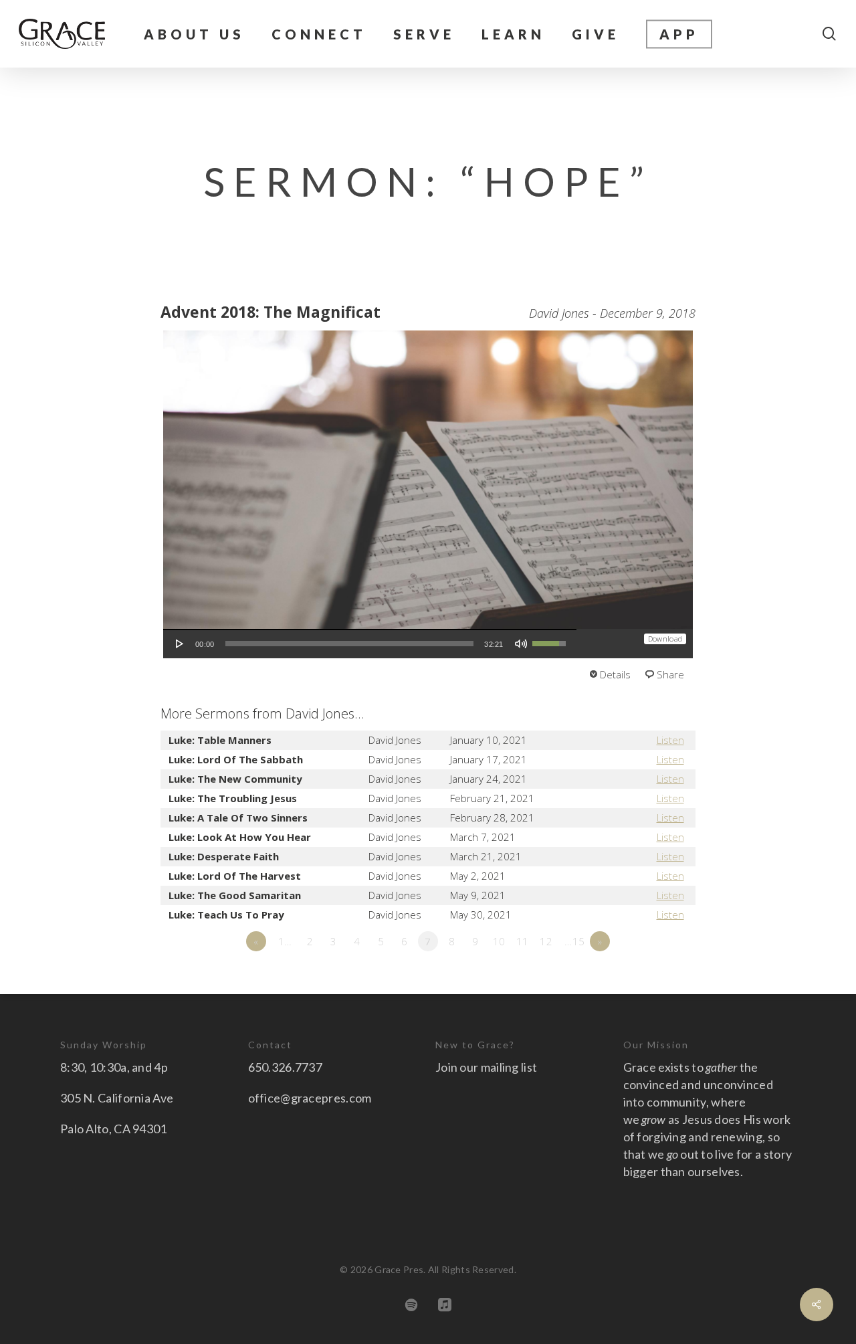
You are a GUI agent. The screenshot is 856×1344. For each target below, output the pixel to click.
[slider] (349, 643)
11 (522, 941)
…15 (574, 941)
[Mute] (521, 643)
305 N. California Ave (116, 1097)
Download (665, 639)
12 (546, 941)
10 (499, 941)
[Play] (180, 643)
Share (670, 674)
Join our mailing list (486, 1067)
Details (615, 674)
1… (285, 941)
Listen (670, 740)
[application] (369, 643)
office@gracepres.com (310, 1097)
